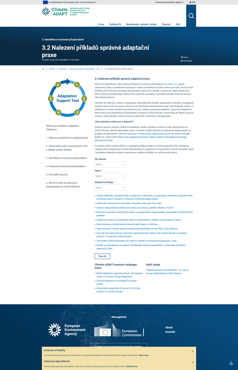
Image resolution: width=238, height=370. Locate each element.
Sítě (178, 24)
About (169, 327)
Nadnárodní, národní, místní (141, 24)
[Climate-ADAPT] (113, 11)
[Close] (192, 351)
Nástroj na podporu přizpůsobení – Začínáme (85, 69)
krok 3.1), (172, 84)
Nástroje (62, 69)
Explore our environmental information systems (118, 346)
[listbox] (70, 2)
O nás (101, 24)
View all (102, 256)
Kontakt (170, 331)
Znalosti (166, 24)
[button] (67, 128)
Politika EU (115, 24)
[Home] (43, 69)
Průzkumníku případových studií (154, 133)
